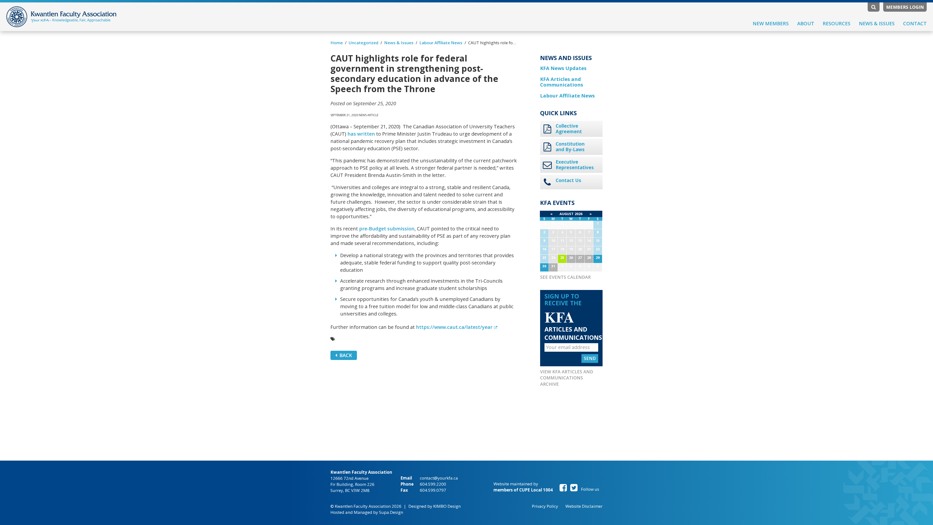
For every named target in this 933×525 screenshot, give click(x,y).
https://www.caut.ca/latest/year (454, 327)
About (805, 23)
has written (361, 134)
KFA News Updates (563, 68)
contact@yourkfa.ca (439, 478)
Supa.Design (391, 512)
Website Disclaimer (584, 506)
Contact (915, 23)
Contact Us (568, 180)
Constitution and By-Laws (570, 146)
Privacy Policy (545, 506)
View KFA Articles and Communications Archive (566, 378)
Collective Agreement (569, 128)
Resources (836, 23)
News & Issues (877, 23)
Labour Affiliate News (440, 42)
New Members (771, 23)
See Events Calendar (565, 277)
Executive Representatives (575, 164)
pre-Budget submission (387, 228)
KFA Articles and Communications (561, 82)
